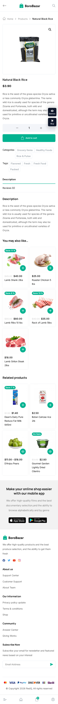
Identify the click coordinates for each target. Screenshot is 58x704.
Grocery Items (25, 150)
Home (10, 18)
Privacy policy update (14, 602)
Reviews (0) (9, 188)
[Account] (53, 699)
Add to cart (31, 138)
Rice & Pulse (24, 156)
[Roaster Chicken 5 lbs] (42, 260)
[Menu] (5, 699)
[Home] (20, 699)
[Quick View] (23, 451)
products (23, 18)
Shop (5, 614)
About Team (9, 587)
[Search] (53, 5)
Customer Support (12, 581)
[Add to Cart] (23, 268)
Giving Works (9, 635)
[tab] (29, 180)
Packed (14, 169)
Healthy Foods (44, 150)
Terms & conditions (13, 608)
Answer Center (10, 629)
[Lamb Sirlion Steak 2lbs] (15, 341)
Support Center (11, 575)
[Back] (4, 5)
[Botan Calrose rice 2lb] (42, 397)
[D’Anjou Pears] (15, 443)
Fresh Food (40, 163)
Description (9, 179)
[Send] (51, 664)
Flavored (16, 163)
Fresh (27, 163)
